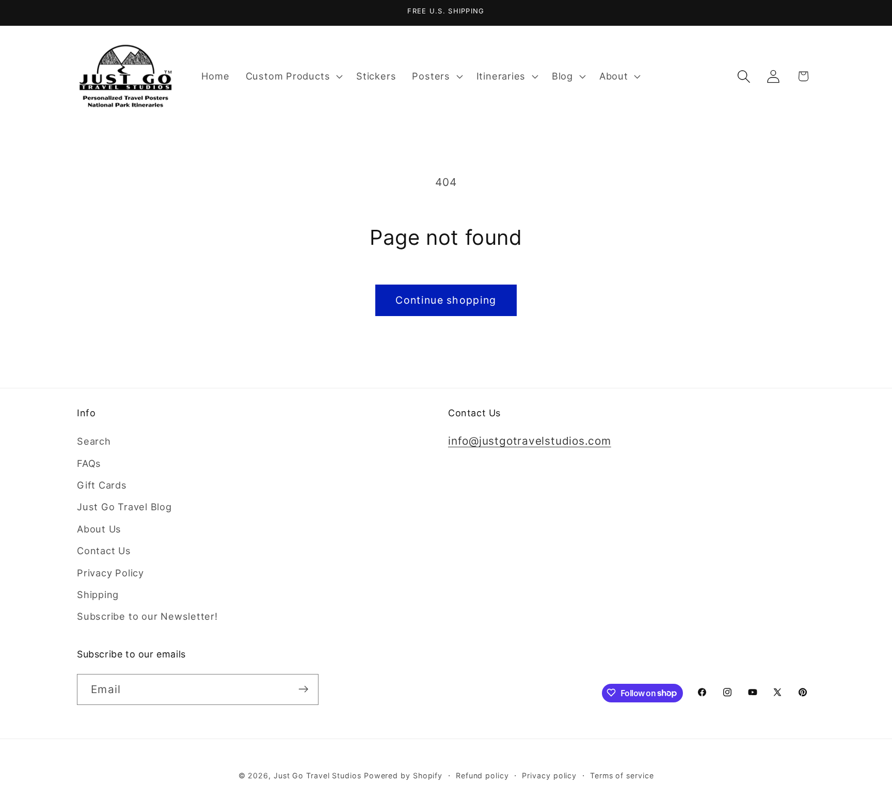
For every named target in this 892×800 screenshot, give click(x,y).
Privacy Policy (110, 572)
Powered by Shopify (403, 775)
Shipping (98, 594)
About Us (99, 529)
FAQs (89, 463)
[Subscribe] (303, 689)
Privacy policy (549, 775)
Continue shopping (445, 300)
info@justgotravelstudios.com (529, 441)
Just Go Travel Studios (317, 775)
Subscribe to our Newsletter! (147, 616)
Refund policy (482, 775)
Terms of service (622, 775)
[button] (292, 76)
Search (94, 441)
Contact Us (104, 551)
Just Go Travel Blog (124, 507)
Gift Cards (102, 485)
